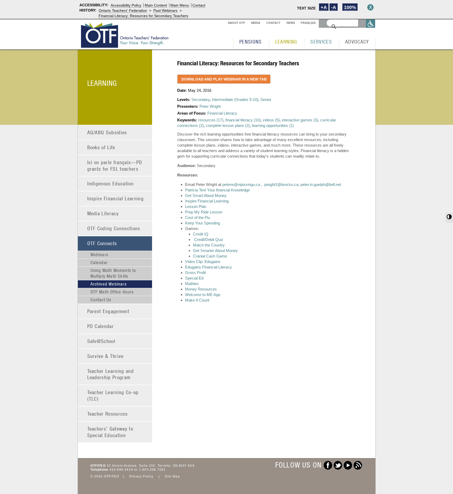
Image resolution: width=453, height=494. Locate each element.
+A (324, 7)
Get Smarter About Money (215, 250)
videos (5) (271, 120)
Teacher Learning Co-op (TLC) (113, 395)
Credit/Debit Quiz (208, 239)
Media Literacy (103, 213)
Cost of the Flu (197, 217)
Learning (286, 42)
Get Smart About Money (205, 195)
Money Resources (201, 289)
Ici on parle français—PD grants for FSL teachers (114, 165)
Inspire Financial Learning (115, 198)
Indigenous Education (110, 183)
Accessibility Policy (126, 5)
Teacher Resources (107, 414)
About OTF (236, 22)
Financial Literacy (222, 113)
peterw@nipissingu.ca (241, 184)
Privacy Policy (141, 476)
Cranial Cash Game (210, 256)
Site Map (172, 476)
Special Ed (194, 278)
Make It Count (197, 300)
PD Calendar (100, 326)
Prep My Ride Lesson (203, 212)
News (291, 22)
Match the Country (209, 245)
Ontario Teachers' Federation (123, 10)
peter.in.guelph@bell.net (320, 184)
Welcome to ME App (202, 294)
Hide (370, 7)
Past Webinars (165, 10)
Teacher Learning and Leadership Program (110, 374)
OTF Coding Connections (113, 228)
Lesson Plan (195, 206)
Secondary (200, 99)
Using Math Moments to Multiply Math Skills (113, 273)
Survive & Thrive (105, 356)
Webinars (99, 254)
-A (333, 7)
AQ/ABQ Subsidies (107, 132)
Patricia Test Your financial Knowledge (217, 190)
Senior (265, 99)
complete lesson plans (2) (228, 125)
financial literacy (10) (243, 120)
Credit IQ (200, 234)
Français (308, 22)
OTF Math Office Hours (112, 291)
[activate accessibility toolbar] (370, 23)
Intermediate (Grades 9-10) (235, 99)
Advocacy (357, 42)
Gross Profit (195, 272)
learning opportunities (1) (273, 125)
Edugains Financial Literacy (208, 267)
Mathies (192, 283)
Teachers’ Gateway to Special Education (110, 432)
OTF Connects (102, 243)
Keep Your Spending (202, 223)
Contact (198, 5)
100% (350, 7)
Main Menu (179, 5)
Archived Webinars (108, 284)
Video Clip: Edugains (202, 261)
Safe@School (101, 341)
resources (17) (210, 120)
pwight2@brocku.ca (281, 184)
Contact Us (100, 299)
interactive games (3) (300, 120)
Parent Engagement (108, 311)
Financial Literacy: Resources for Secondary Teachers (143, 16)
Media (255, 22)
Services (321, 42)
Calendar (99, 262)
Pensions (250, 42)
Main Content (156, 5)
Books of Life (101, 147)
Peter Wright (210, 106)
